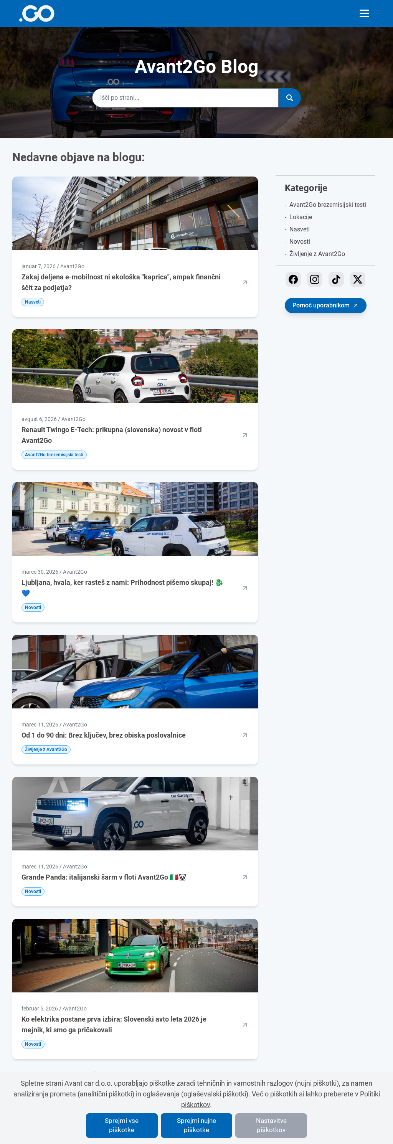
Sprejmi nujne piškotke (196, 1125)
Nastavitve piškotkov (271, 1125)
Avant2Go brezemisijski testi (327, 204)
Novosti (299, 241)
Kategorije (306, 188)
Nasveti (299, 229)
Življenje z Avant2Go (317, 254)
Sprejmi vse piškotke (122, 1125)
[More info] (36, 13)
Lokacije (300, 217)
